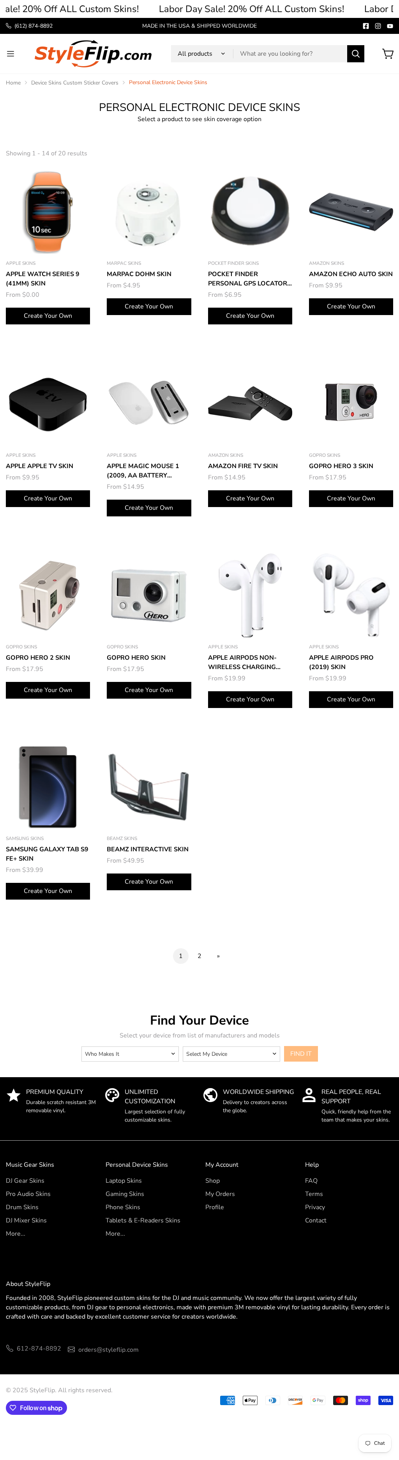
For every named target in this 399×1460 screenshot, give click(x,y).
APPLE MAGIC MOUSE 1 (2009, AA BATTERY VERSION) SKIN (143, 471)
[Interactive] (149, 787)
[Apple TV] (48, 403)
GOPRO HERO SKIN (136, 657)
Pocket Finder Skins (233, 263)
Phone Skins (123, 1207)
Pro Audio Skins (28, 1194)
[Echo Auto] (351, 212)
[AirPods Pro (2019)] (351, 595)
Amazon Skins (326, 263)
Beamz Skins (122, 838)
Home (13, 82)
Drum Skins (22, 1207)
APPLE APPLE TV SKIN (39, 466)
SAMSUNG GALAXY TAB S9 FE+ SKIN (47, 854)
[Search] (355, 53)
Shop (212, 1180)
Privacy (315, 1207)
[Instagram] (378, 26)
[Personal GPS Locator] (250, 212)
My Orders (220, 1194)
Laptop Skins (124, 1180)
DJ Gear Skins (25, 1180)
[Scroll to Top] (384, 1418)
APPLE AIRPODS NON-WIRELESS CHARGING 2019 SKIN (242, 662)
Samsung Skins (25, 838)
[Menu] (10, 53)
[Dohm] (149, 212)
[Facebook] (366, 26)
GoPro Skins (324, 455)
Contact (316, 1220)
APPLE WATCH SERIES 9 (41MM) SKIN (42, 279)
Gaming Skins (125, 1194)
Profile (214, 1207)
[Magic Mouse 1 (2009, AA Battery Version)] (149, 403)
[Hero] (149, 595)
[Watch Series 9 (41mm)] (48, 212)
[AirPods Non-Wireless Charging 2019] (250, 595)
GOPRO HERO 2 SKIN (38, 657)
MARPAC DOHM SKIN (139, 274)
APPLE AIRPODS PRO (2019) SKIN (341, 662)
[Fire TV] (250, 403)
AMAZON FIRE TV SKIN (243, 466)
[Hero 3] (351, 403)
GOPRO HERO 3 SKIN (341, 466)
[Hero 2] (48, 595)
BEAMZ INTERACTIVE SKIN (148, 849)
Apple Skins (20, 263)
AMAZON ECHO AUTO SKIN (351, 274)
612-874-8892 (39, 1348)
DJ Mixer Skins (26, 1220)
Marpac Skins (124, 263)
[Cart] (388, 53)
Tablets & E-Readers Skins (143, 1220)
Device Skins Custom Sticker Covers (74, 82)
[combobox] (267, 53)
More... (15, 1233)
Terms (314, 1194)
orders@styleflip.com (108, 1350)
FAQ (311, 1180)
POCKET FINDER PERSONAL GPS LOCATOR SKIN (247, 279)
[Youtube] (390, 26)
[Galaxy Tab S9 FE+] (48, 787)
